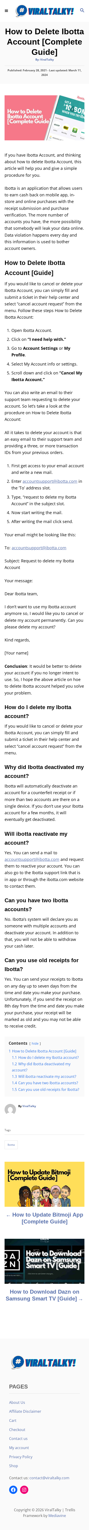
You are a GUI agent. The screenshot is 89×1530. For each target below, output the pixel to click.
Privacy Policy (20, 1456)
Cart (12, 1420)
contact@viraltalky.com (49, 1477)
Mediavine (57, 1515)
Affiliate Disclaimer (25, 1411)
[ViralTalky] (44, 11)
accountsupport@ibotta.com (50, 481)
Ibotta (11, 1145)
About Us (17, 1402)
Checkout (17, 1429)
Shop (13, 1465)
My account (19, 1447)
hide (35, 1043)
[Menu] (7, 10)
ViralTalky (47, 59)
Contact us (18, 1438)
